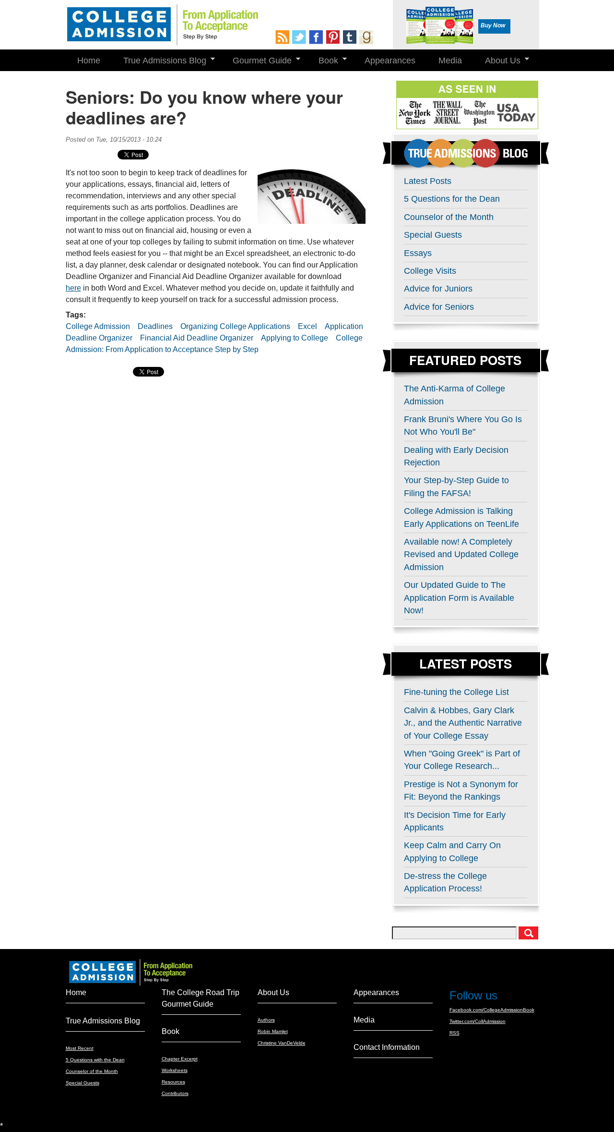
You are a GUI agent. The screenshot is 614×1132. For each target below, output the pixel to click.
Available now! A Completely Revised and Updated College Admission (461, 554)
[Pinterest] (334, 37)
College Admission (98, 326)
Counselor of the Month (449, 217)
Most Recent (80, 1048)
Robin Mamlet (273, 1031)
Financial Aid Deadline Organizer (196, 338)
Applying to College (294, 338)
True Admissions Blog (159, 61)
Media (450, 60)
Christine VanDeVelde (282, 1043)
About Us (496, 61)
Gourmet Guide (256, 61)
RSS (454, 1032)
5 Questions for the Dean (452, 199)
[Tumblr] (350, 37)
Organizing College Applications (235, 326)
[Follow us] (300, 37)
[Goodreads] (367, 37)
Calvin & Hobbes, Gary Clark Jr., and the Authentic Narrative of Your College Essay (463, 723)
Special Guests (433, 235)
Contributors (175, 1093)
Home (88, 60)
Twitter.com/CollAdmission (477, 1021)
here (73, 288)
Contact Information (387, 1047)
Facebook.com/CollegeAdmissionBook (491, 1009)
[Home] (162, 25)
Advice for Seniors (439, 307)
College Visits (430, 271)
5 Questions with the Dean (95, 1059)
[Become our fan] (317, 37)
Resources (173, 1081)
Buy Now (493, 25)
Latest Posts (427, 181)
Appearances (390, 60)
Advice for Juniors (438, 288)
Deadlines (155, 326)
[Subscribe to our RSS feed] (283, 37)
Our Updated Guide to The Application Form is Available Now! (459, 597)
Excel (307, 326)
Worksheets (175, 1070)
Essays (418, 253)
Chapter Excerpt (180, 1058)
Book (322, 61)
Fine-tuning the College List (456, 692)
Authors (266, 1019)
